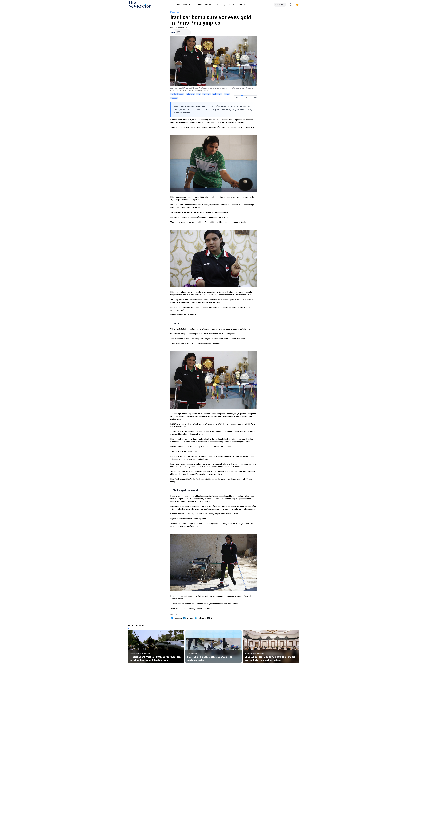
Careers (231, 5)
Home (178, 5)
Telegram (202, 618)
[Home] (139, 4)
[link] (156, 646)
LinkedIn (190, 618)
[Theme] (297, 4)
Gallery (222, 5)
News (191, 5)
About (246, 5)
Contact (239, 5)
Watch (215, 5)
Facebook (178, 618)
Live (185, 5)
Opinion (199, 5)
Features (207, 5)
